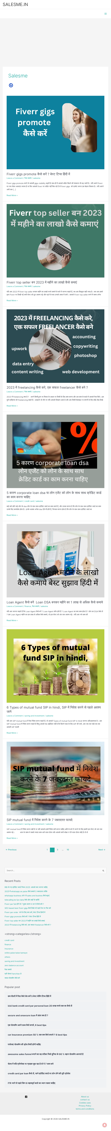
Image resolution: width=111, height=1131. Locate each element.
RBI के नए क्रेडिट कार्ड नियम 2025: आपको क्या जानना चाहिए (26, 887)
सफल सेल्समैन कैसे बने (12, 978)
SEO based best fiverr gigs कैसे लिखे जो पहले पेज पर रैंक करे (28, 908)
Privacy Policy (85, 1106)
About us (85, 1097)
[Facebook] (26, 1097)
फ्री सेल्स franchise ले (13, 974)
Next (101, 849)
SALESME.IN (15, 4)
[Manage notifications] (104, 1125)
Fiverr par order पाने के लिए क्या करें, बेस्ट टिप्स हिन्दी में (25, 912)
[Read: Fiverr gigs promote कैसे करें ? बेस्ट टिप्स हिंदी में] (55, 132)
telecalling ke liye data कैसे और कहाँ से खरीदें (22, 900)
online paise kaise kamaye (16, 953)
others (7, 957)
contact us (85, 1100)
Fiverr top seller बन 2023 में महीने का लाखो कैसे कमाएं (42, 282)
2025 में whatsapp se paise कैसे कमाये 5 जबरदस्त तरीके (26, 891)
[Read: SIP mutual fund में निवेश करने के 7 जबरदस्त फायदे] (55, 778)
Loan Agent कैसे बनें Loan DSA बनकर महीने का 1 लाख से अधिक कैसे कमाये (55, 602)
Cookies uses (85, 1103)
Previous (11, 849)
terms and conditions (85, 1109)
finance (28, 606)
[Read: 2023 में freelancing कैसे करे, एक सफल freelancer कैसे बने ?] (55, 346)
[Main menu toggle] (105, 14)
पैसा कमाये (28, 178)
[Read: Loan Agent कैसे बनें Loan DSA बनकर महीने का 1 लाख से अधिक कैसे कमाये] (55, 560)
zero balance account (14, 965)
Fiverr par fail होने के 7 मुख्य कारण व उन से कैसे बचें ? (24, 904)
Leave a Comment (15, 178)
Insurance (9, 949)
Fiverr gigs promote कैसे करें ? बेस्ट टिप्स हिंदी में (38, 174)
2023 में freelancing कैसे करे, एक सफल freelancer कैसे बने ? (47, 387)
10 (68, 849)
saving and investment (34, 716)
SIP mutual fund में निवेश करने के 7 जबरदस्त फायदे (39, 820)
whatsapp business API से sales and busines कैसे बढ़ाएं (27, 896)
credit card (29, 501)
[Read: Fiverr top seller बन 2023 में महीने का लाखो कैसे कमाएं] (55, 241)
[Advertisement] (55, 39)
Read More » (12, 195)
